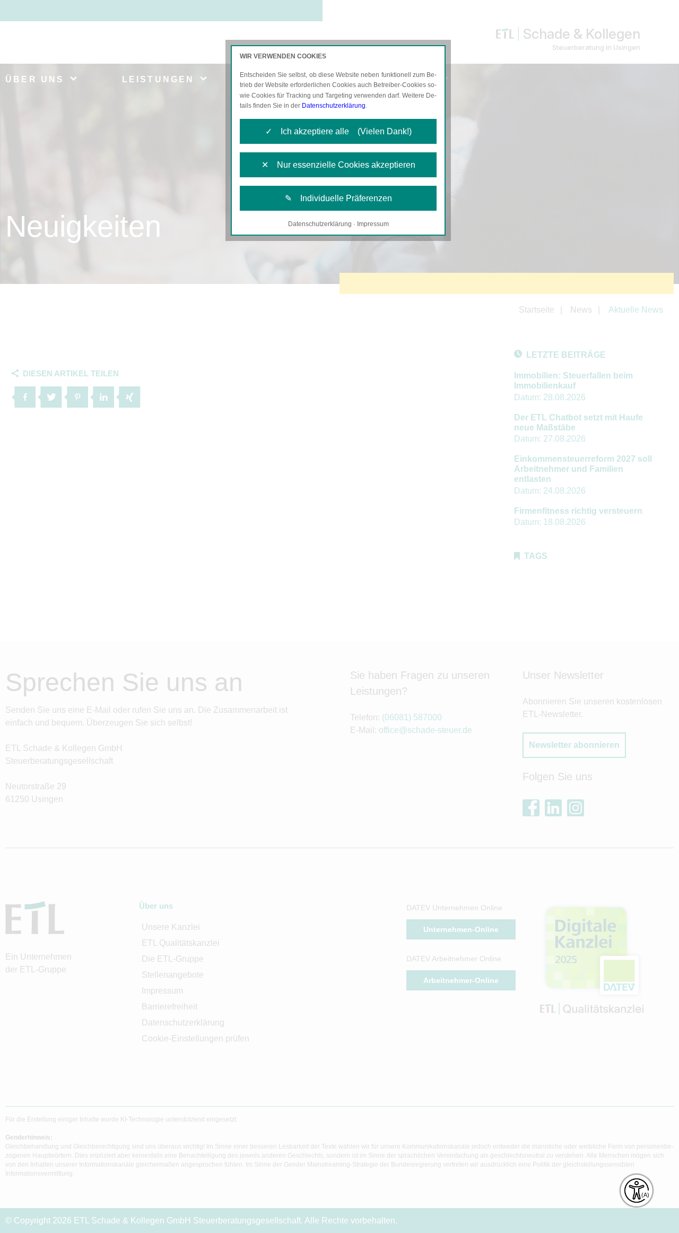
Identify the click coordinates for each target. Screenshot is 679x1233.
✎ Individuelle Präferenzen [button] (338, 198)
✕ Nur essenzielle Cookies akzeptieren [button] (338, 164)
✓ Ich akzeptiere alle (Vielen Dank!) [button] (338, 131)
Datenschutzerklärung (333, 105)
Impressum (373, 224)
